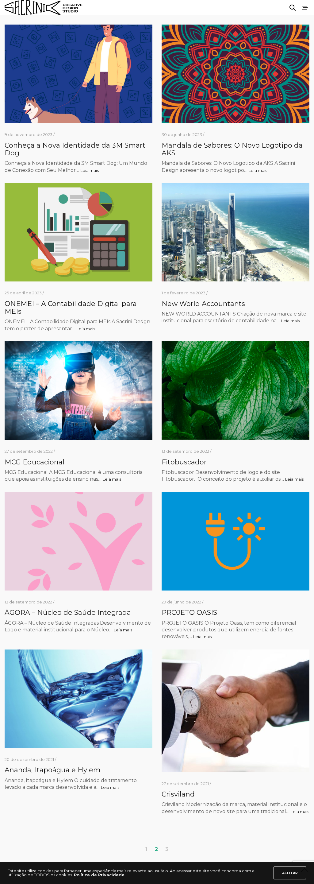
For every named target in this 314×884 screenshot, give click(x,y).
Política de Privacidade (99, 874)
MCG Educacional (34, 462)
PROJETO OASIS (189, 612)
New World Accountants (203, 304)
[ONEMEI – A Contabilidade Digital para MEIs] (78, 232)
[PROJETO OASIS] (235, 541)
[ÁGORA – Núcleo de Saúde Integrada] (78, 541)
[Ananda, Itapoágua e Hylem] (78, 698)
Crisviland (178, 794)
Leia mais (89, 170)
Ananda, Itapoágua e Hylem (53, 770)
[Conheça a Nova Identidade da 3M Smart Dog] (78, 74)
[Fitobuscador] (235, 390)
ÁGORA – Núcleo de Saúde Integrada (68, 612)
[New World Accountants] (235, 232)
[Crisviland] (235, 710)
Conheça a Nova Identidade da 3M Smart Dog (75, 149)
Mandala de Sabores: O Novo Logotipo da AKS (232, 149)
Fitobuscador (184, 462)
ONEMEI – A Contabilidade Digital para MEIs (71, 308)
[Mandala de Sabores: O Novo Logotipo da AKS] (235, 74)
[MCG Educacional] (78, 390)
